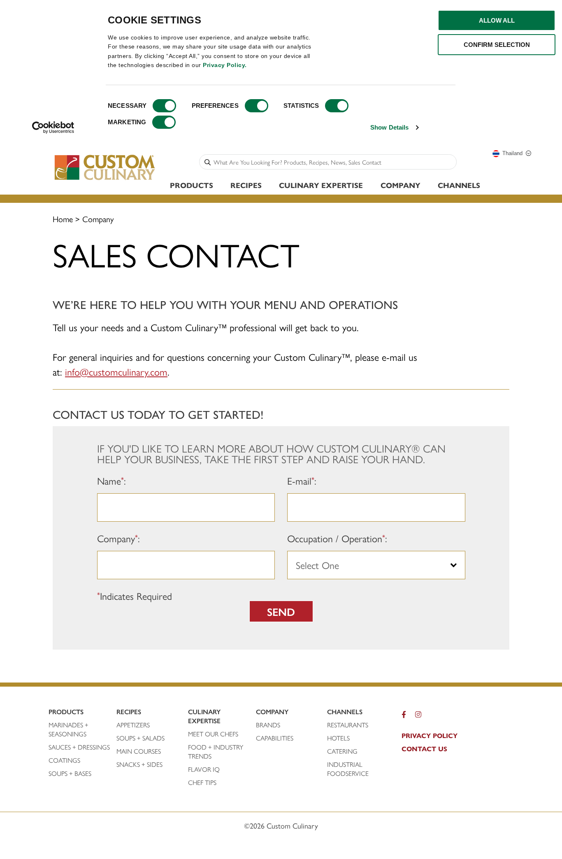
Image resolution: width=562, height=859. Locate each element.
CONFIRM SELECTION (497, 44)
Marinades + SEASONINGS (68, 729)
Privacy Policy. (225, 65)
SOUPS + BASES (70, 773)
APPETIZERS (133, 724)
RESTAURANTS (347, 724)
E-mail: (301, 481)
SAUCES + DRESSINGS (79, 747)
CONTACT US (424, 748)
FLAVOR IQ (204, 769)
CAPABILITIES (274, 738)
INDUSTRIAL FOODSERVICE (348, 769)
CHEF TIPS (202, 782)
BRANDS (268, 724)
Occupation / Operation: (337, 538)
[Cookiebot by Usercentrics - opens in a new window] (53, 127)
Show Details (389, 127)
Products (191, 185)
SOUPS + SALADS (140, 738)
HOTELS (338, 738)
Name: (111, 481)
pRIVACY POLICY (429, 735)
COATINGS (64, 760)
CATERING (342, 751)
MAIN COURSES (138, 751)
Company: (118, 538)
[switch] (256, 105)
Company (400, 185)
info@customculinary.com (116, 371)
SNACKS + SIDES (139, 764)
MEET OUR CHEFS (213, 733)
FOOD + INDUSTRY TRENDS (215, 752)
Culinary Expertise (321, 185)
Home (63, 219)
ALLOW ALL (497, 20)
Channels (459, 185)
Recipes (246, 185)
